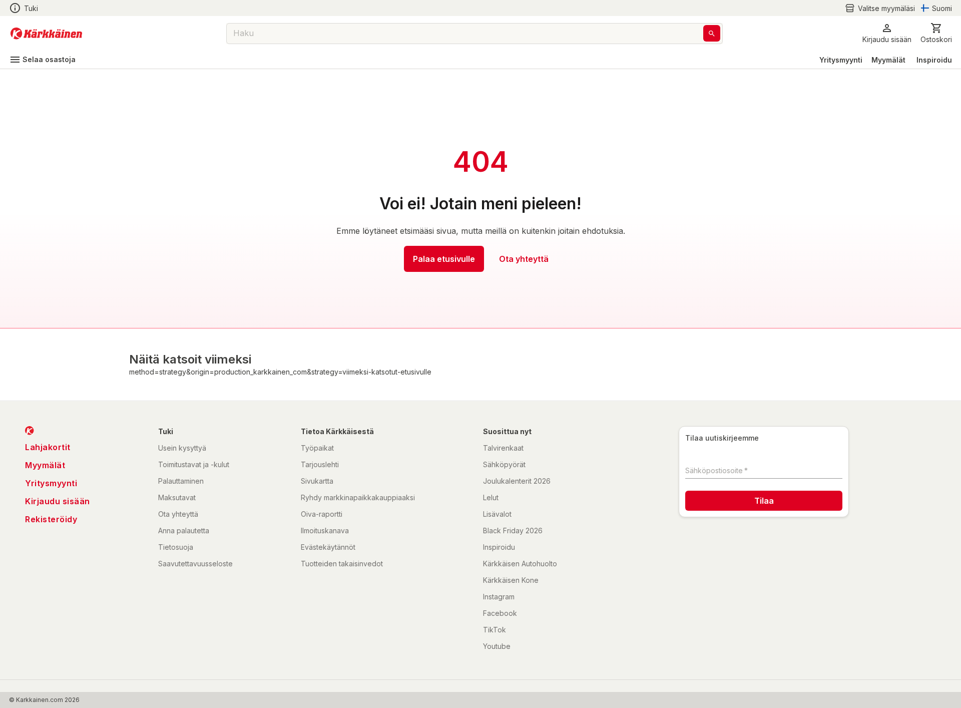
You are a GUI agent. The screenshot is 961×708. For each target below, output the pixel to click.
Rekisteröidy (51, 519)
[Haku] (711, 33)
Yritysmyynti (840, 60)
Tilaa (764, 501)
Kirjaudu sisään (57, 501)
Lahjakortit (48, 447)
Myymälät (888, 60)
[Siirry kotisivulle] (46, 34)
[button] (880, 8)
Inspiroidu (934, 60)
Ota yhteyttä (524, 259)
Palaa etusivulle (444, 259)
